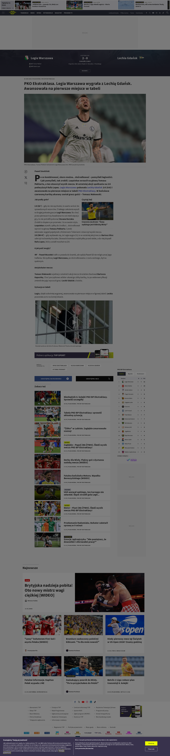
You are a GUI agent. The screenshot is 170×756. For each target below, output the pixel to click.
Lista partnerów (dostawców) (84, 748)
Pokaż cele (151, 749)
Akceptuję (151, 743)
